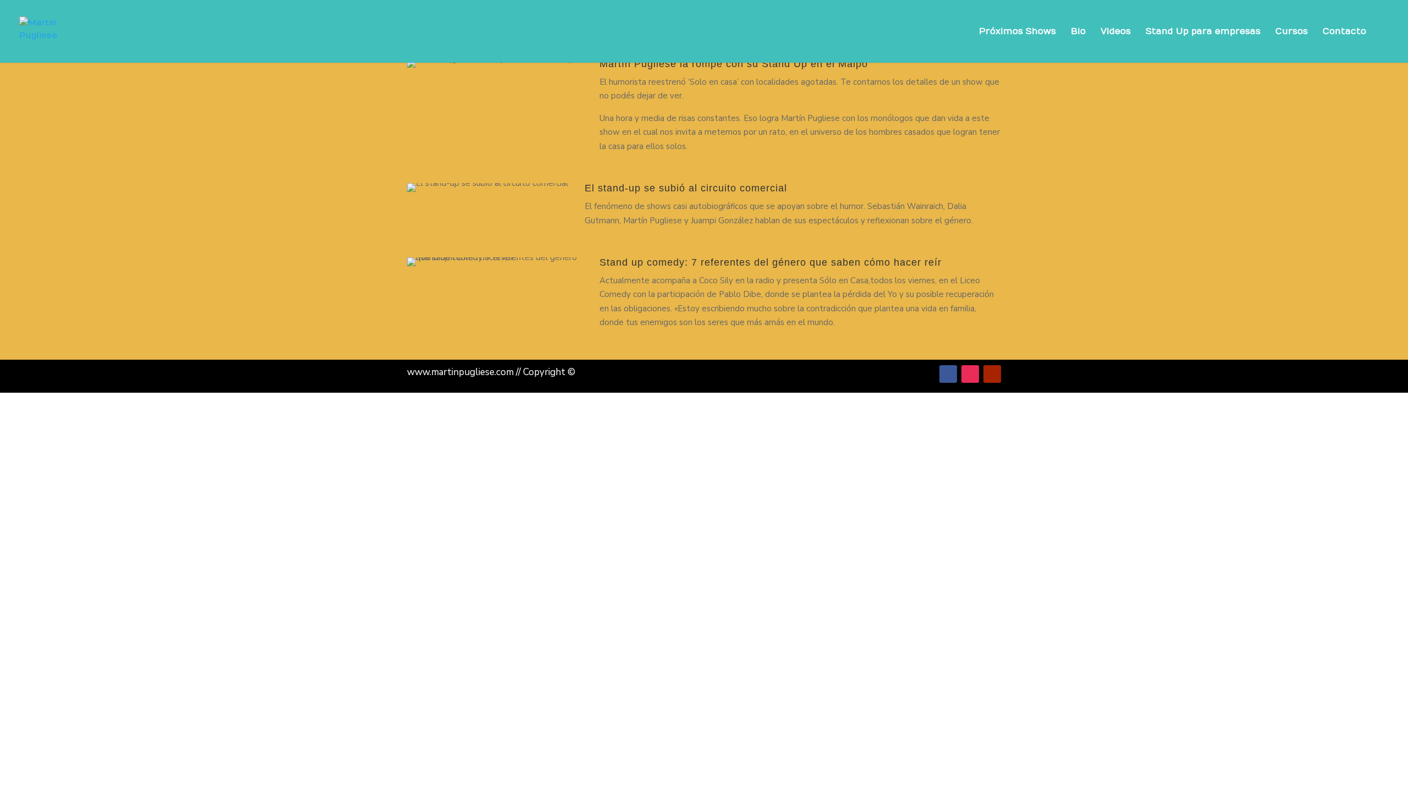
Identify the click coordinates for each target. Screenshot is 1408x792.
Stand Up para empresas (1203, 32)
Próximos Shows (1017, 32)
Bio (1078, 32)
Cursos (1291, 32)
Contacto (1344, 32)
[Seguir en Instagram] (970, 374)
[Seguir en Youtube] (992, 374)
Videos (1116, 32)
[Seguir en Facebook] (948, 374)
